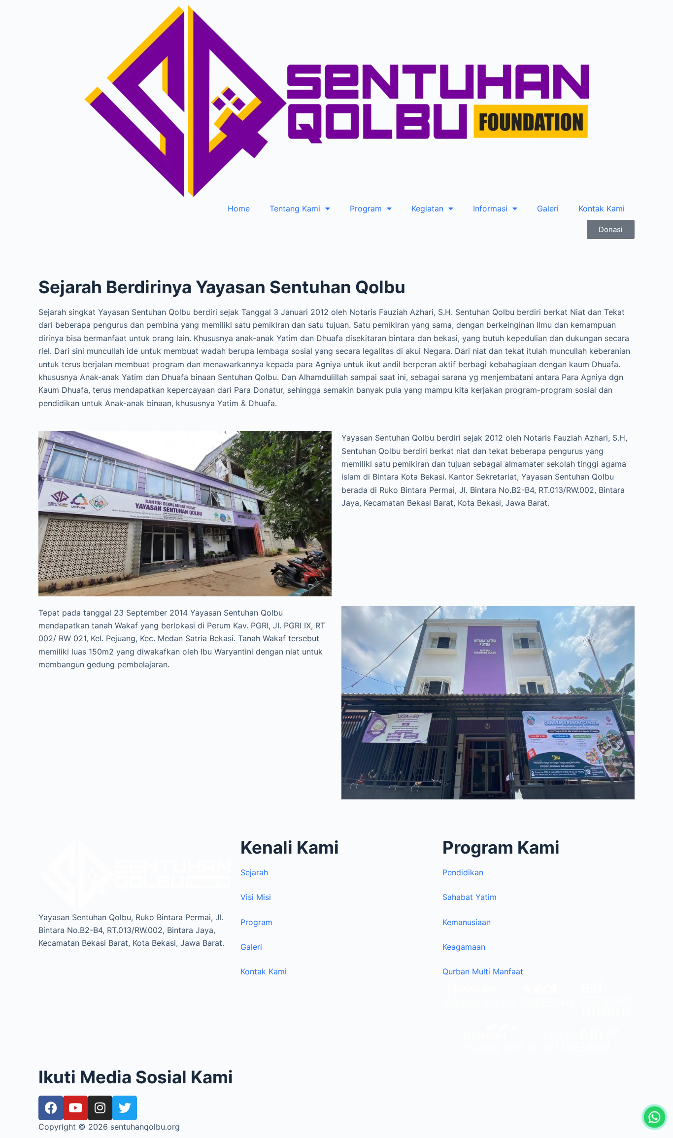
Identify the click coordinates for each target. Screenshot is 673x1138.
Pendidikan (462, 872)
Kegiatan (427, 208)
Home (239, 208)
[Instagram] (100, 1108)
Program (366, 208)
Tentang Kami (294, 208)
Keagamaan (463, 947)
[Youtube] (75, 1108)
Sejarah (254, 872)
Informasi (490, 208)
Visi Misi (255, 897)
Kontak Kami (601, 208)
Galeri (548, 208)
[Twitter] (124, 1108)
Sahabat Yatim (469, 897)
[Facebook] (50, 1108)
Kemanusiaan (466, 922)
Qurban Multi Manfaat (482, 971)
